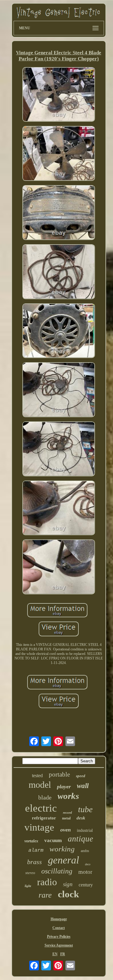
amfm (85, 851)
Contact (58, 928)
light (28, 886)
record (67, 812)
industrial (85, 830)
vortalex (31, 841)
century (86, 884)
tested (37, 775)
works (68, 796)
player (64, 787)
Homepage (59, 919)
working (62, 849)
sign (68, 884)
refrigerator (44, 818)
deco (87, 864)
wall (83, 786)
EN (55, 954)
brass (34, 862)
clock (68, 894)
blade (45, 797)
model (40, 785)
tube (85, 809)
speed (80, 776)
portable (59, 774)
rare (45, 895)
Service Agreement (59, 945)
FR (62, 954)
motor (85, 872)
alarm (35, 850)
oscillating (56, 871)
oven (65, 830)
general (63, 860)
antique (80, 838)
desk (81, 818)
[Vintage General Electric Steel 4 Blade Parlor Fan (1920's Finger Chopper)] (59, 95)
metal (66, 818)
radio (47, 881)
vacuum (53, 840)
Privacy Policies (59, 936)
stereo (30, 872)
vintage (39, 827)
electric (41, 808)
